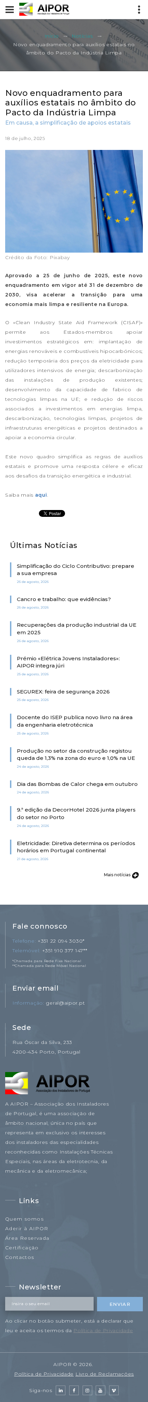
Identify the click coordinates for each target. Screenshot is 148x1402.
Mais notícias (117, 874)
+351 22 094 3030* (61, 941)
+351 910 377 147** (64, 950)
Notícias (82, 36)
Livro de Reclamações (104, 1374)
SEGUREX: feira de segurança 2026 (63, 691)
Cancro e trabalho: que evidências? (64, 599)
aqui (41, 495)
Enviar (119, 1304)
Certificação (22, 1248)
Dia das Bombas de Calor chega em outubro (77, 784)
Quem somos (24, 1219)
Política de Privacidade (103, 1330)
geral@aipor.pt (65, 1003)
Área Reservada (27, 1238)
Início (51, 36)
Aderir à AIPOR (27, 1228)
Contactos (19, 1257)
